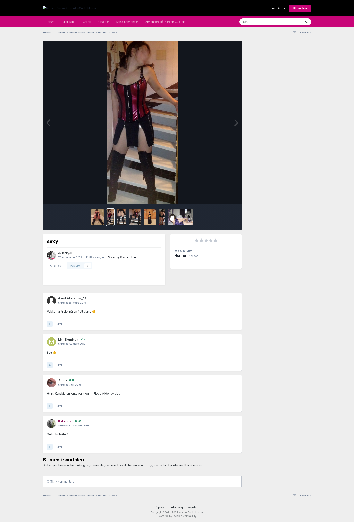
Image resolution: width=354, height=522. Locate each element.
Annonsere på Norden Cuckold (165, 21)
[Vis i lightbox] (142, 122)
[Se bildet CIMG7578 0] (180, 217)
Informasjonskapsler (184, 507)
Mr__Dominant (68, 339)
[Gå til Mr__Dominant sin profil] (51, 341)
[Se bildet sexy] (110, 217)
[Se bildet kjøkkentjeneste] (162, 217)
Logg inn (277, 8)
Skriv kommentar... (61, 481)
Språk (160, 507)
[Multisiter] (50, 324)
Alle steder (290, 21)
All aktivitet (68, 21)
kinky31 (67, 253)
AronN (63, 380)
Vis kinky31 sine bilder (122, 257)
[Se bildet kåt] (135, 217)
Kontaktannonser (127, 21)
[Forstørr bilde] (93, 311)
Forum (50, 21)
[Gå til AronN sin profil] (51, 382)
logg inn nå (154, 465)
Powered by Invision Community (177, 516)
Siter (59, 323)
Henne (180, 255)
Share (57, 265)
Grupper (103, 21)
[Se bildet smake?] (150, 217)
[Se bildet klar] (121, 217)
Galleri (87, 21)
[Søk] (306, 21)
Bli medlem (300, 8)
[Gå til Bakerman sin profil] (51, 423)
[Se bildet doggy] (97, 217)
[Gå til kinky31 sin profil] (51, 255)
